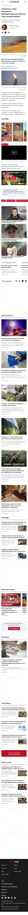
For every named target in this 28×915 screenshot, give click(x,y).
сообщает (9, 66)
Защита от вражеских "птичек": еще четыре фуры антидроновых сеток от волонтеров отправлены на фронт (11, 610)
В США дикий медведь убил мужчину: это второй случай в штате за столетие (13, 736)
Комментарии (8, 281)
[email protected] (14, 909)
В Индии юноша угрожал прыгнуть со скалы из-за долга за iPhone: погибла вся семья (13, 537)
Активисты (4, 889)
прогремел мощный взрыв (12, 168)
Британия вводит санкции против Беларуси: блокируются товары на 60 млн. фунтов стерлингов (9, 268)
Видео (15, 865)
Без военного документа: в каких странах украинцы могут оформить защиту (13, 371)
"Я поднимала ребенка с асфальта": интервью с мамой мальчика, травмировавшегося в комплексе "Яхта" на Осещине (13, 662)
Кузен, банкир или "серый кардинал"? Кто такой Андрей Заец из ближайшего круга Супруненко (13, 782)
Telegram (5, 193)
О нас (2, 881)
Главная (3, 5)
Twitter (17, 193)
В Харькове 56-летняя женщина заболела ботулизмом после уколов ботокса (13, 722)
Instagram (22, 193)
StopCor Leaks (6, 762)
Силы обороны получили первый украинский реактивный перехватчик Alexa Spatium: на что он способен (12, 470)
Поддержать (15, 628)
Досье (2, 871)
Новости (3, 868)
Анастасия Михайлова (14, 25)
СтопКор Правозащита (7, 884)
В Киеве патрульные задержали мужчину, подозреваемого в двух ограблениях (13, 523)
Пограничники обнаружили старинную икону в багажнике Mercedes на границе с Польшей (13, 709)
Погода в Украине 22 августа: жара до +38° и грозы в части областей (12, 339)
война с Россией (11, 200)
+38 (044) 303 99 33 (14, 754)
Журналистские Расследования (9, 886)
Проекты (3, 865)
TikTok (5, 194)
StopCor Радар (5, 874)
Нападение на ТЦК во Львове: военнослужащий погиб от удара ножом (13, 550)
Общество (9, 5)
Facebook (10, 193)
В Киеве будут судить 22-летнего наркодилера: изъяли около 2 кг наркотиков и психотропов (11, 505)
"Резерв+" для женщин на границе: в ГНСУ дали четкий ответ (12, 404)
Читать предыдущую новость (9, 262)
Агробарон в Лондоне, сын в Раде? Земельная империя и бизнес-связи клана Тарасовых (13, 796)
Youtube (14, 193)
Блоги (15, 868)
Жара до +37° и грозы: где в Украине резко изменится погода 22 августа (12, 438)
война (3, 200)
